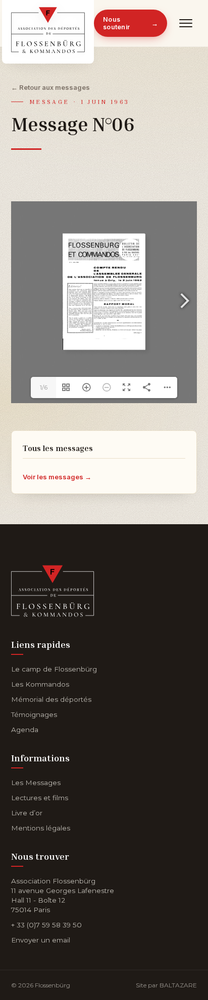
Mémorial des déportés (51, 699)
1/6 (43, 387)
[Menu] (186, 23)
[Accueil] (52, 589)
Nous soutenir (130, 23)
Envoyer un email (40, 940)
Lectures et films (39, 798)
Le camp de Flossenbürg (54, 669)
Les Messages (36, 783)
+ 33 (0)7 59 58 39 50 (46, 925)
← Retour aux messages (50, 87)
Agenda (24, 730)
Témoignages (34, 714)
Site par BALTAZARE (166, 985)
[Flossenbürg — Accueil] (48, 23)
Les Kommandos (40, 684)
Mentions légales (40, 828)
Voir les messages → (57, 477)
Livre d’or (26, 813)
